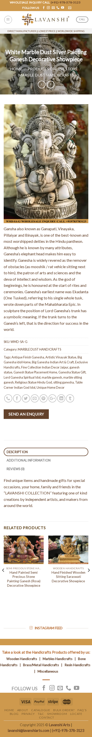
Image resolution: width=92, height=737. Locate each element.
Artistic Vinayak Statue (60, 357)
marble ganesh (52, 377)
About (22, 710)
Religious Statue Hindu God (33, 382)
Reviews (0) (16, 469)
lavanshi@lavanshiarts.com (28, 730)
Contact (46, 717)
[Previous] (3, 580)
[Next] (88, 580)
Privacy (28, 714)
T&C (41, 714)
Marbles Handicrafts (57, 659)
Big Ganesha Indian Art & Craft (53, 362)
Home (16, 68)
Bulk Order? (64, 710)
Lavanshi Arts (59, 725)
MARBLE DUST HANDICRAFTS (46, 75)
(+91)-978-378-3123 (66, 2)
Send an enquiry (26, 414)
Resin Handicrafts (77, 665)
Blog (14, 714)
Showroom (57, 714)
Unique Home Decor (51, 387)
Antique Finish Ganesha (28, 357)
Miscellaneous (48, 671)
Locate (76, 714)
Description (17, 452)
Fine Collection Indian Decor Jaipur (44, 367)
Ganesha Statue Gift (72, 372)
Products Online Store (53, 68)
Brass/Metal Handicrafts (41, 665)
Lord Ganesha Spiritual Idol (22, 377)
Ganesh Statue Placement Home (35, 372)
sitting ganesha (63, 382)
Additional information (29, 460)
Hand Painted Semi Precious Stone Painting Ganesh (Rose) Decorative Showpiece (23, 578)
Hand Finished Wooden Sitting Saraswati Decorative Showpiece (68, 576)
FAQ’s (82, 710)
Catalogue (40, 710)
